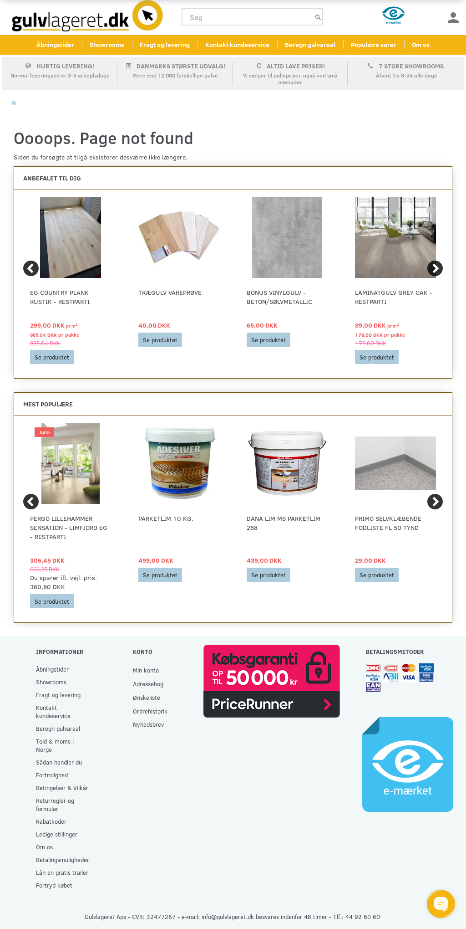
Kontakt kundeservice (237, 44)
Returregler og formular (55, 804)
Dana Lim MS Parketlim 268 (283, 523)
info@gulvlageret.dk (228, 916)
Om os (421, 44)
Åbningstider (55, 44)
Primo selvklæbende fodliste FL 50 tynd (388, 523)
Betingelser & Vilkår (62, 787)
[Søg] (318, 17)
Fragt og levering (165, 44)
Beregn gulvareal (310, 44)
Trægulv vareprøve (170, 292)
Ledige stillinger (56, 834)
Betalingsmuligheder (62, 859)
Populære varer (373, 44)
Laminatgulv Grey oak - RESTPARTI (393, 297)
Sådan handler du (59, 762)
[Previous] (31, 268)
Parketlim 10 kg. (165, 518)
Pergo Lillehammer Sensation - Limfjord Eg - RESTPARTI (68, 527)
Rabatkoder (51, 821)
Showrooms (107, 44)
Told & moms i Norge (55, 745)
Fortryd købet (54, 885)
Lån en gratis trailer (62, 872)
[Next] (435, 268)
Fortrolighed (52, 775)
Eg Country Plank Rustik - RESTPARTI (60, 297)
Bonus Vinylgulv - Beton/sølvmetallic (279, 297)
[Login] (453, 17)
